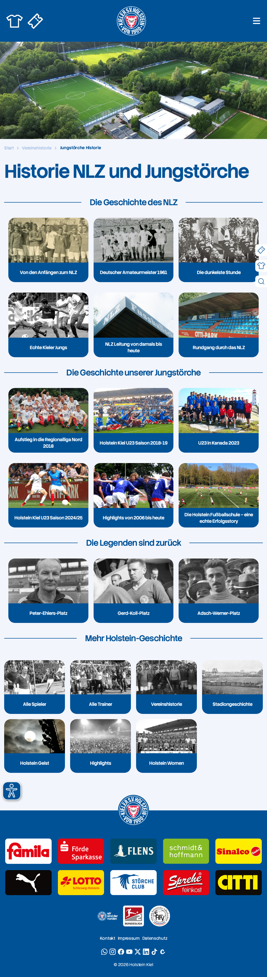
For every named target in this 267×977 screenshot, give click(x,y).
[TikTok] (154, 952)
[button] (12, 791)
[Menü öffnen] (256, 21)
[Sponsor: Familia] (28, 851)
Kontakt (107, 938)
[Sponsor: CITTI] (238, 882)
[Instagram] (113, 952)
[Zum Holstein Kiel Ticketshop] (35, 20)
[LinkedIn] (146, 952)
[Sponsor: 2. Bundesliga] (133, 916)
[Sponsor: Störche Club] (133, 882)
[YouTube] (129, 952)
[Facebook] (121, 952)
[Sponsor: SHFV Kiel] (159, 916)
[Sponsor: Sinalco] (238, 851)
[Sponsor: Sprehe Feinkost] (186, 882)
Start (9, 148)
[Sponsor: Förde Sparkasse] (81, 851)
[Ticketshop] (261, 250)
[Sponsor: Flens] (133, 851)
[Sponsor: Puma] (28, 882)
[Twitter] (138, 952)
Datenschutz (154, 938)
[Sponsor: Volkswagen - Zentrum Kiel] (186, 851)
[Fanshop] (261, 266)
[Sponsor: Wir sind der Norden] (107, 916)
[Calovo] (163, 952)
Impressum (129, 938)
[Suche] (261, 281)
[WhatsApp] (104, 952)
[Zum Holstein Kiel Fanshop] (14, 20)
